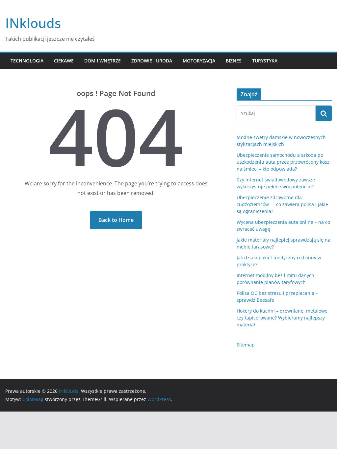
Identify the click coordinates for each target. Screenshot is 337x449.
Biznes (234, 61)
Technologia (27, 61)
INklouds (33, 23)
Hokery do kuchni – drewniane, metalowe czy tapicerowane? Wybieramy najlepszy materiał (282, 318)
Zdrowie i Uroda (151, 61)
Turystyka (264, 61)
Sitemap (246, 345)
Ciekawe (64, 61)
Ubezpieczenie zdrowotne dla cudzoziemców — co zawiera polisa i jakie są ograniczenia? (282, 204)
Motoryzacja (199, 61)
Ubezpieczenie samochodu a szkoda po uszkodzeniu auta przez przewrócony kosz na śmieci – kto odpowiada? (283, 162)
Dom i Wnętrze (102, 61)
